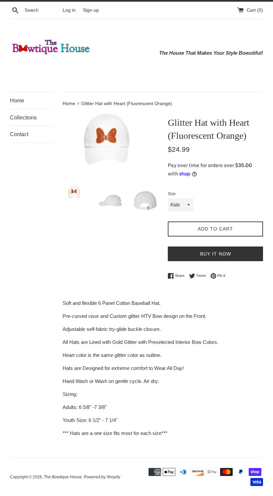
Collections (23, 117)
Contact (19, 134)
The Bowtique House (63, 477)
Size (172, 193)
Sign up (91, 10)
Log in (69, 10)
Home (17, 100)
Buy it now (215, 254)
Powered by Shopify (102, 477)
